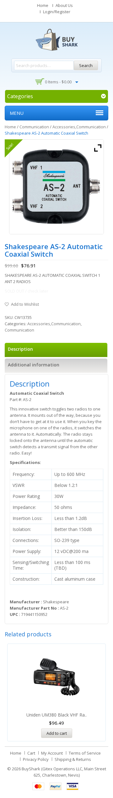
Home (42, 5)
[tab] (56, 350)
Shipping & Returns (73, 759)
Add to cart (56, 733)
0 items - (58, 82)
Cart (31, 753)
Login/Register (56, 11)
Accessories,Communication (79, 127)
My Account (52, 753)
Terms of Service (85, 753)
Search (86, 65)
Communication (34, 127)
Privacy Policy (36, 759)
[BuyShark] (56, 39)
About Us (64, 5)
